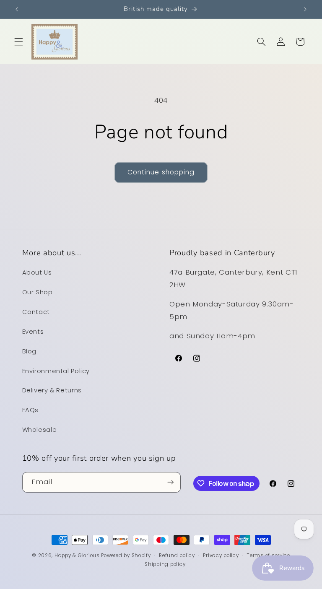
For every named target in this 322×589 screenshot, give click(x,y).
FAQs (30, 410)
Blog (29, 351)
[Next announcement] (305, 9)
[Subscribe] (170, 482)
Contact (36, 312)
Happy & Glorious (77, 555)
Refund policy (177, 555)
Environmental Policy (56, 371)
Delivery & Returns (52, 390)
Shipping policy (165, 564)
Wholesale (39, 430)
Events (33, 331)
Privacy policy (221, 555)
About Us (37, 272)
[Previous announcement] (17, 9)
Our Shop (37, 292)
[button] (18, 41)
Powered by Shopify (126, 555)
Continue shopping (161, 172)
